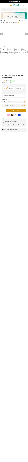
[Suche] (2, 9)
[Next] (27, 52)
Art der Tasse (6, 85)
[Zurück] (26, 34)
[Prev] (0, 52)
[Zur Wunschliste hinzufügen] (3, 110)
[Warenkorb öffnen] (26, 5)
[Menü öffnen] (1, 5)
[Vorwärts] (1, 34)
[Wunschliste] (24, 5)
